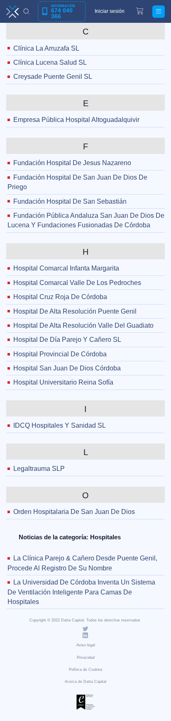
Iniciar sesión (110, 11)
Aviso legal (85, 645)
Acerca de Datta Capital (85, 682)
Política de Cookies (86, 669)
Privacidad (86, 657)
